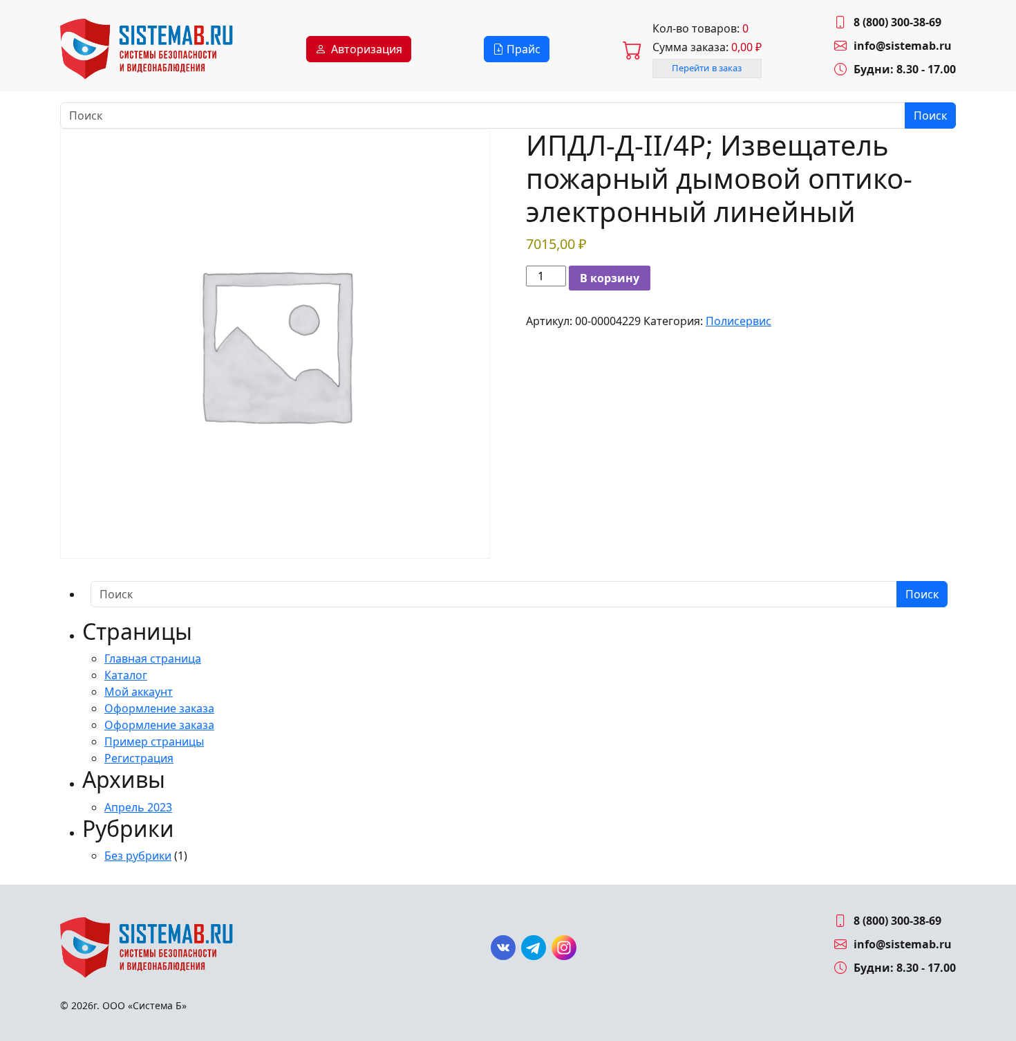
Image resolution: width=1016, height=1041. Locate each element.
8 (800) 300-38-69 (897, 22)
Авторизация (366, 49)
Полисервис (738, 321)
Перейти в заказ (707, 68)
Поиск (930, 115)
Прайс (522, 49)
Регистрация (138, 758)
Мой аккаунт (138, 691)
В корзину (609, 278)
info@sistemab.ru (903, 45)
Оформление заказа (159, 708)
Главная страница (152, 658)
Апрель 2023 (138, 807)
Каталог (125, 675)
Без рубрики (137, 855)
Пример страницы (154, 741)
